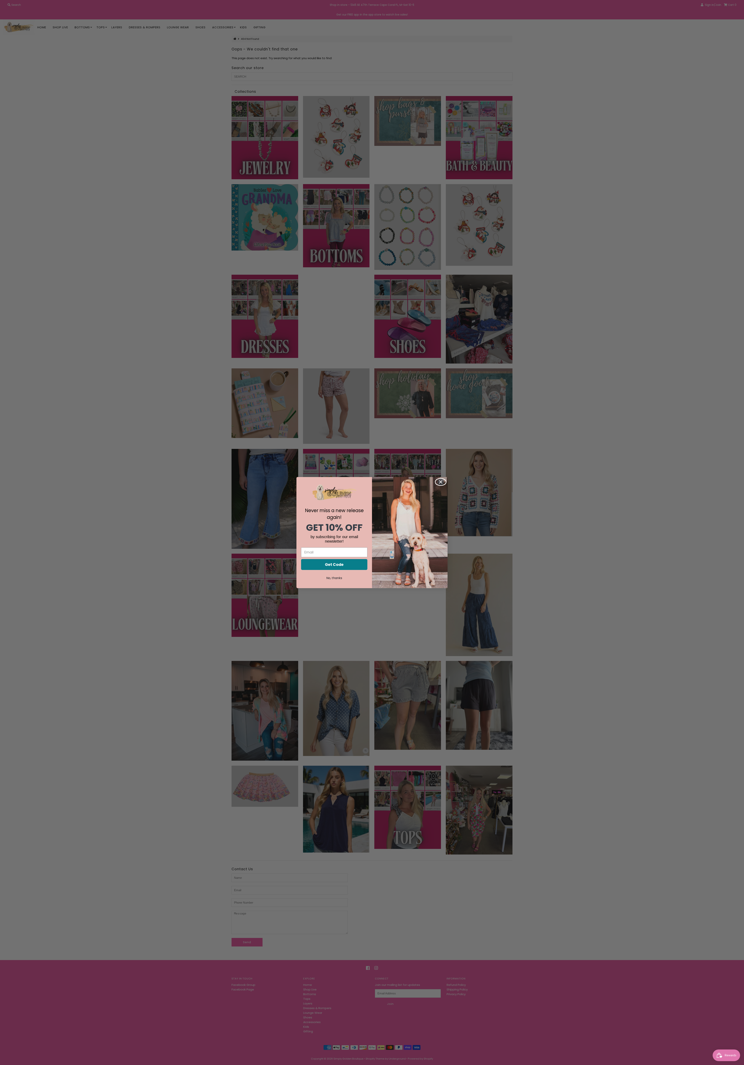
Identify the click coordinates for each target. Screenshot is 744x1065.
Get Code (334, 564)
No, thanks (334, 578)
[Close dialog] (440, 482)
